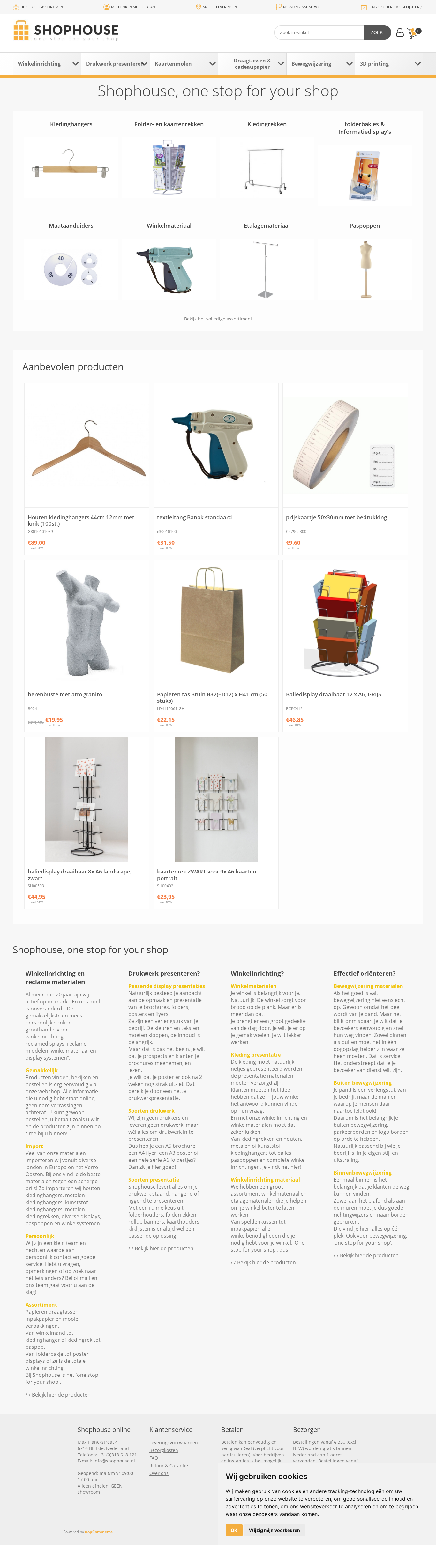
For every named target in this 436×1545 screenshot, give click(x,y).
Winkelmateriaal (169, 225)
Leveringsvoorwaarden (173, 1443)
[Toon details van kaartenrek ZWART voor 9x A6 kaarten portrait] (216, 799)
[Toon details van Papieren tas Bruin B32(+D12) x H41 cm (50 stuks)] (216, 622)
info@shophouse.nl (114, 1461)
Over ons (159, 1473)
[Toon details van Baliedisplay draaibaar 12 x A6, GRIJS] (345, 622)
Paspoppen (365, 225)
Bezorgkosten (163, 1450)
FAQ (153, 1458)
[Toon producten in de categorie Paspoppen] (365, 269)
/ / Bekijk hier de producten (58, 1394)
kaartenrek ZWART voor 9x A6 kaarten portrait (206, 874)
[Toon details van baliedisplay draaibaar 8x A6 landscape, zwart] (87, 799)
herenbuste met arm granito (65, 694)
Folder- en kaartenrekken (169, 124)
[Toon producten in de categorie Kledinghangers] (71, 167)
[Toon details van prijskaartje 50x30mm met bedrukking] (345, 445)
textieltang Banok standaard (194, 517)
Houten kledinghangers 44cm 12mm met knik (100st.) (81, 520)
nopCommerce (99, 1531)
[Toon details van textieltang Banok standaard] (216, 445)
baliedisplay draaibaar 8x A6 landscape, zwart (80, 874)
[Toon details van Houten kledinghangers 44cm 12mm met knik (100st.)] (87, 445)
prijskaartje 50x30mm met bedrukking (336, 517)
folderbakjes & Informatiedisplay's (364, 127)
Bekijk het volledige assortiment (218, 319)
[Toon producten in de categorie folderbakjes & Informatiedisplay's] (365, 175)
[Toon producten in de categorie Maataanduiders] (71, 269)
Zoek (377, 32)
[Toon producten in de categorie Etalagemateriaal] (267, 269)
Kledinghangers (71, 124)
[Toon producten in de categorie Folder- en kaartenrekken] (169, 167)
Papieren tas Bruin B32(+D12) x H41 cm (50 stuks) (212, 697)
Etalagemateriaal (267, 225)
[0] (411, 33)
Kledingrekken (267, 124)
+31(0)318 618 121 (118, 1455)
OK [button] (234, 1530)
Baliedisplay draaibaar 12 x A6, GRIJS (333, 694)
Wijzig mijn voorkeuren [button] (274, 1530)
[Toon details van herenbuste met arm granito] (87, 622)
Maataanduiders (71, 225)
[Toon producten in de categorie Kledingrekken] (267, 167)
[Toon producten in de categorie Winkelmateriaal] (169, 269)
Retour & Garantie (168, 1465)
